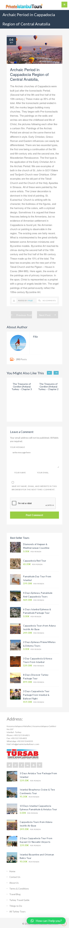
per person (32, 551)
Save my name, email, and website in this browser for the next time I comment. (34, 488)
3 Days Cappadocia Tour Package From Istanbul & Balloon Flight (36, 695)
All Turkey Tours (17, 911)
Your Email (43, 472)
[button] (46, 920)
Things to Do (15, 906)
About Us (14, 882)
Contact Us (14, 877)
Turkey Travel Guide (19, 900)
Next (56, 373)
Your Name (20, 472)
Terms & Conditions (19, 888)
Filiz (30, 301)
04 (11, 39)
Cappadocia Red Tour (34, 560)
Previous (49, 373)
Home (12, 871)
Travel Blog (14, 894)
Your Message (17, 447)
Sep (11, 43)
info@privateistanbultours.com (25, 744)
